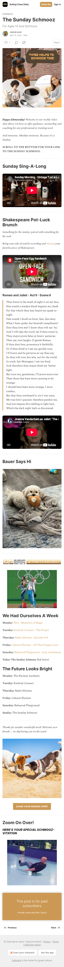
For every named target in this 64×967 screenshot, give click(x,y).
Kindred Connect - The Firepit (31, 630)
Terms (56, 941)
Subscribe (46, 4)
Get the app (47, 952)
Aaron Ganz (16, 32)
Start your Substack (23, 952)
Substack (16, 960)
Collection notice (32, 944)
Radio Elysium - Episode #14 (31, 638)
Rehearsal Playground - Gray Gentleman (37, 652)
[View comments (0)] (16, 42)
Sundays (7, 14)
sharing (50, 244)
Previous (12, 927)
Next (53, 927)
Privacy (47, 941)
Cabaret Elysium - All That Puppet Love (35, 645)
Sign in (57, 4)
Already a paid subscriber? (32, 912)
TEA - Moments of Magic (28, 623)
